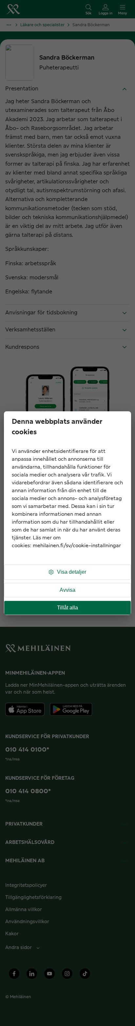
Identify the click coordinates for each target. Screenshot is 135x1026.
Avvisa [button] (67, 590)
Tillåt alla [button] (67, 607)
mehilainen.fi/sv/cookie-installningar (77, 545)
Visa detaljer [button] (71, 572)
